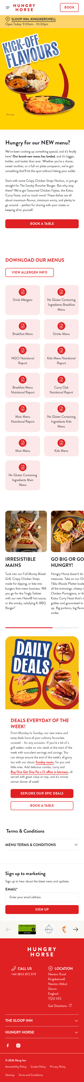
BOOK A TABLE (42, 805)
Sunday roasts (45, 762)
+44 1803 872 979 (23, 974)
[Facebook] (7, 1045)
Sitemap (9, 1075)
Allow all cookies (42, 601)
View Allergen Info (29, 272)
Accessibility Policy (16, 1067)
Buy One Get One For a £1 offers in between (39, 772)
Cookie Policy (38, 1067)
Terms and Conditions (31, 1075)
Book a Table (42, 223)
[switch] (73, 546)
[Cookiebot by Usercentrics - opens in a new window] (61, 464)
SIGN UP (42, 909)
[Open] (7, 7)
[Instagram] (18, 1045)
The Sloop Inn (19, 1020)
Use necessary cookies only (42, 614)
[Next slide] (75, 929)
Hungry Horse (19, 1032)
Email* (11, 889)
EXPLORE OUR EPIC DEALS (42, 793)
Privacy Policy (58, 1067)
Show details (62, 588)
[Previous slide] (8, 929)
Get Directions (57, 1005)
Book (69, 7)
